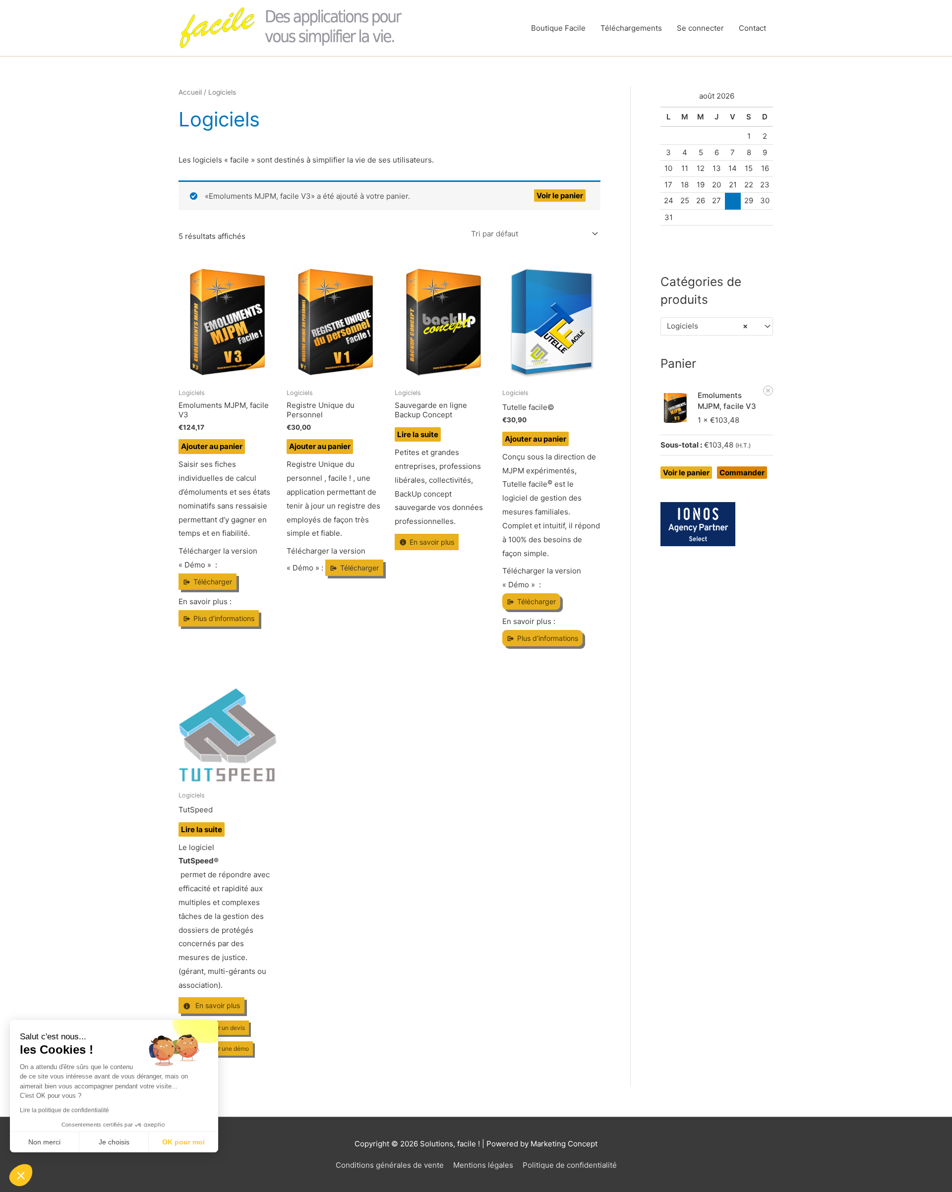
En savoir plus (432, 542)
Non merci (44, 1142)
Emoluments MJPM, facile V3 (727, 401)
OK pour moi (183, 1142)
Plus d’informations (223, 618)
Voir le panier (559, 195)
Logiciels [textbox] (707, 326)
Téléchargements (631, 28)
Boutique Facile (558, 28)
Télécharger (212, 581)
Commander (742, 472)
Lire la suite (417, 434)
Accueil (190, 92)
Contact (752, 28)
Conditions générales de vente (390, 1165)
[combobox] (716, 326)
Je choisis (114, 1142)
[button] (768, 391)
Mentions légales (483, 1165)
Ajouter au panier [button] (211, 446)
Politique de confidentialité (570, 1165)
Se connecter (700, 28)
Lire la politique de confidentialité (64, 1110)
